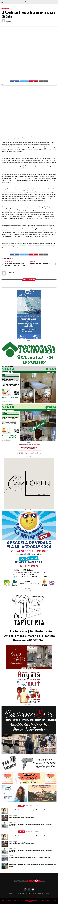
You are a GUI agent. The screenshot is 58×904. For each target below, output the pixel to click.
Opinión (34, 893)
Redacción (10, 21)
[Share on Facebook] (14, 81)
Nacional (22, 893)
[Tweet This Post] (24, 81)
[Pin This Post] (33, 81)
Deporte (28, 893)
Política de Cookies (17, 900)
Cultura (47, 893)
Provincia (16, 893)
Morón (10, 893)
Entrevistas (40, 893)
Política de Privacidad (7, 900)
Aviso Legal (26, 900)
